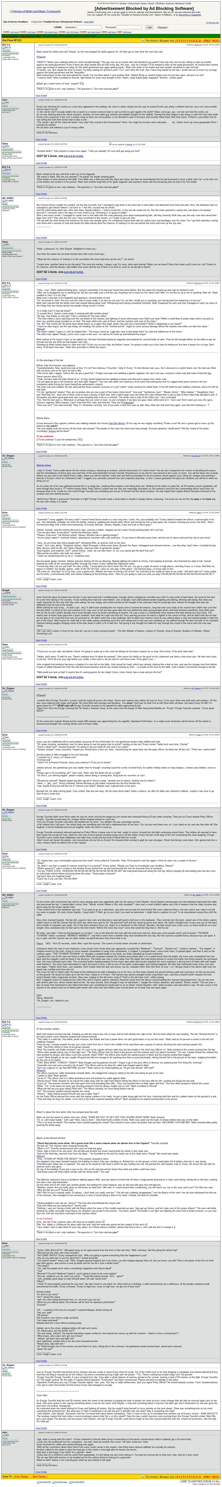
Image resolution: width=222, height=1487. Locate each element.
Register (162, 27)
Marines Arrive (44, 465)
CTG (72, 32)
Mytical (129, 144)
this (209, 373)
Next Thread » (40, 1476)
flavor (41, 329)
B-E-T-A (198, 45)
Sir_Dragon (195, 456)
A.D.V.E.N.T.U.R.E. (74, 156)
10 (193, 40)
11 (196, 40)
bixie (199, 513)
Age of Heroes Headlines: (15, 22)
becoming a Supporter (190, 15)
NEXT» (216, 40)
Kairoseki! (129, 402)
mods (50, 32)
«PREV (206, 40)
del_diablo (197, 895)
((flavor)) (41, 1156)
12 (199, 40)
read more (68, 22)
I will (112, 331)
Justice (52, 431)
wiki (109, 32)
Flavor (41, 57)
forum (16, 32)
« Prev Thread (20, 1476)
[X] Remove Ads (212, 23)
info (12, 32)
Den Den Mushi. (117, 423)
